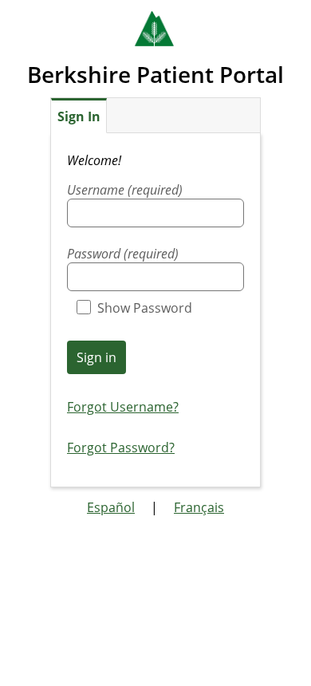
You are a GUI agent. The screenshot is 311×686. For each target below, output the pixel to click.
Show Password (144, 308)
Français (199, 507)
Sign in (96, 357)
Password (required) (123, 253)
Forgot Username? (123, 407)
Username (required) (125, 190)
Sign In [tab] (78, 116)
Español (111, 507)
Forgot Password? (121, 447)
